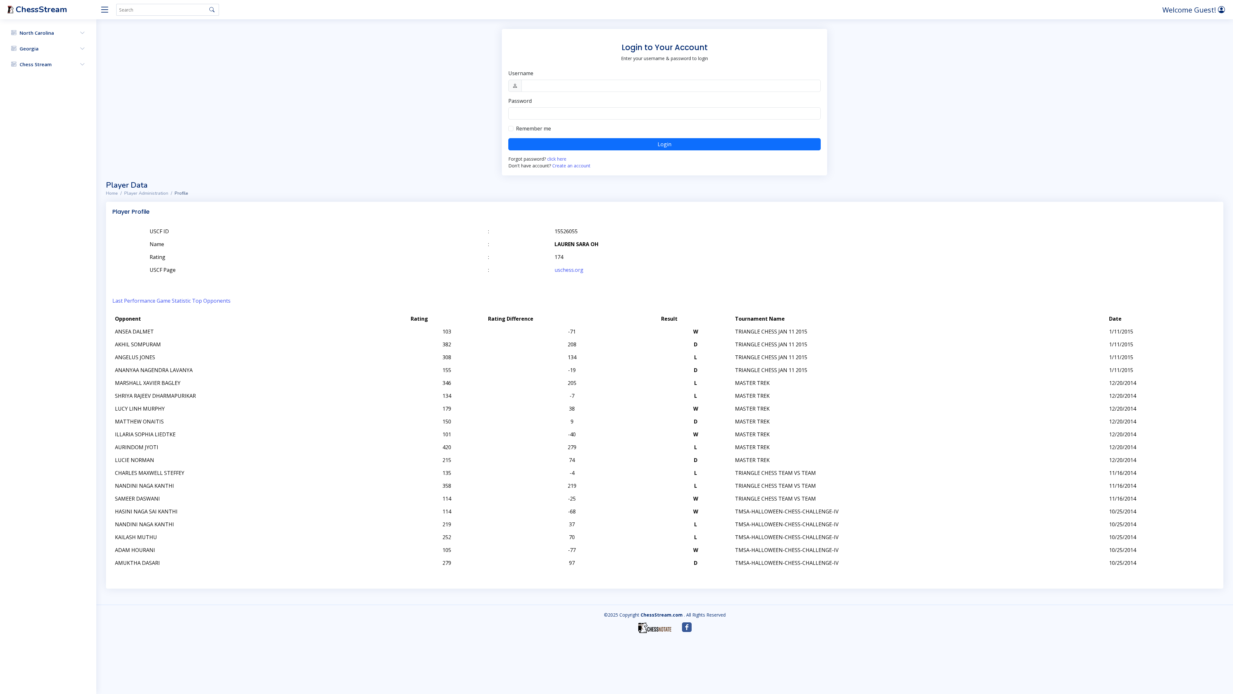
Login (664, 144)
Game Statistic (174, 300)
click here (556, 159)
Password (520, 100)
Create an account (571, 166)
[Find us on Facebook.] (687, 627)
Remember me (533, 128)
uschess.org (569, 269)
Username (520, 73)
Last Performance (133, 300)
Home (112, 193)
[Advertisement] (1142, 241)
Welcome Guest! (1190, 9)
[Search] (211, 9)
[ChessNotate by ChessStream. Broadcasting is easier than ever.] (655, 628)
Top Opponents (211, 300)
